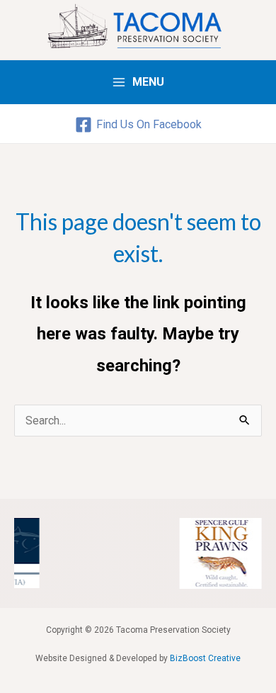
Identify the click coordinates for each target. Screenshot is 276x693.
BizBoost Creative (205, 658)
